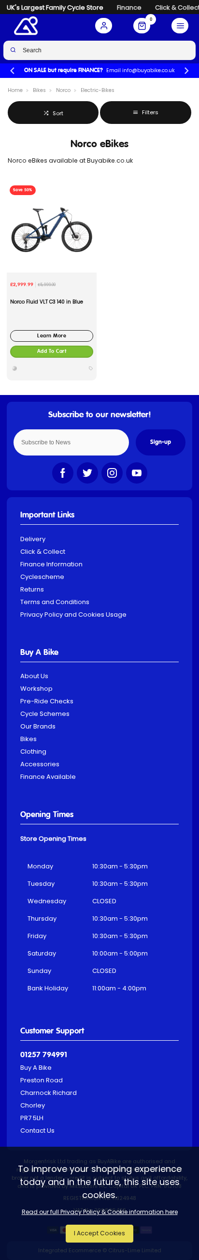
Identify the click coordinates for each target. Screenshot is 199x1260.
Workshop (36, 688)
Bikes (28, 739)
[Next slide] (186, 71)
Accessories (39, 764)
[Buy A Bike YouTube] (136, 473)
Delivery (32, 539)
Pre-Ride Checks (46, 701)
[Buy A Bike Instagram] (112, 473)
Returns (32, 589)
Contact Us (37, 1130)
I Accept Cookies (99, 1233)
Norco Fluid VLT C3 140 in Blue (46, 301)
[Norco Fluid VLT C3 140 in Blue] (52, 227)
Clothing (33, 751)
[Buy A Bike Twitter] (87, 473)
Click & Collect (42, 551)
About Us (34, 676)
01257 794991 (43, 1055)
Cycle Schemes (45, 713)
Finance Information (51, 564)
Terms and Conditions (54, 602)
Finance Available (48, 776)
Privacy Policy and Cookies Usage (73, 614)
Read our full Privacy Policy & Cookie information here (100, 1212)
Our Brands (38, 726)
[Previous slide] (12, 71)
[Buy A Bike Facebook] (62, 473)
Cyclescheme (42, 576)
